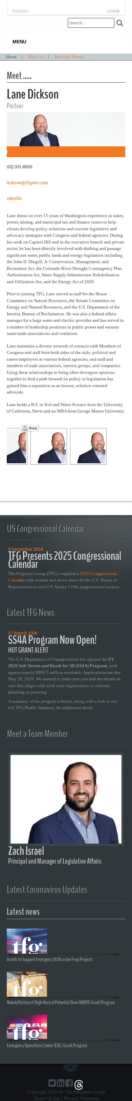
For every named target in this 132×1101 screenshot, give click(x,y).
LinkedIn (12, 198)
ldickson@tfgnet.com (26, 182)
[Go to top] (71, 1068)
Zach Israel (26, 851)
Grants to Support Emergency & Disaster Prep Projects (50, 959)
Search (119, 22)
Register (20, 11)
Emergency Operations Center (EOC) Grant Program (47, 1045)
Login (113, 11)
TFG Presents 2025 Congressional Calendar (64, 560)
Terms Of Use (47, 1098)
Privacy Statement (81, 1098)
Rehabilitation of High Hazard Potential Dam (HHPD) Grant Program (61, 1002)
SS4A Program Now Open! (52, 640)
